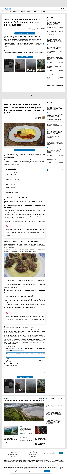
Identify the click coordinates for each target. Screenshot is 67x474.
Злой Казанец (14, 365)
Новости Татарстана (51, 398)
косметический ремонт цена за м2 (53, 51)
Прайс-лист (12, 456)
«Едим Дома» (39, 284)
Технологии (7, 398)
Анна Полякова (38, 117)
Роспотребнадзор (41, 304)
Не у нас (50, 77)
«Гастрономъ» (13, 220)
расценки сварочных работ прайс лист (54, 136)
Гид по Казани (50, 405)
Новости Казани (9, 16)
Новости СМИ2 (7, 58)
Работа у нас (33, 456)
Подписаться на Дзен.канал (25, 33)
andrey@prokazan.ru (12, 454)
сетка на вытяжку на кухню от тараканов (54, 119)
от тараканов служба (50, 34)
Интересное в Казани (52, 27)
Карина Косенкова (32, 28)
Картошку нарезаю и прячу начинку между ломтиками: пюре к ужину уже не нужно (25, 351)
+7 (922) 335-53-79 (33, 452)
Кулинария (50, 20)
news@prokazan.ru (33, 454)
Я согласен (47, 471)
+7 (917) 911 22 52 (12, 452)
